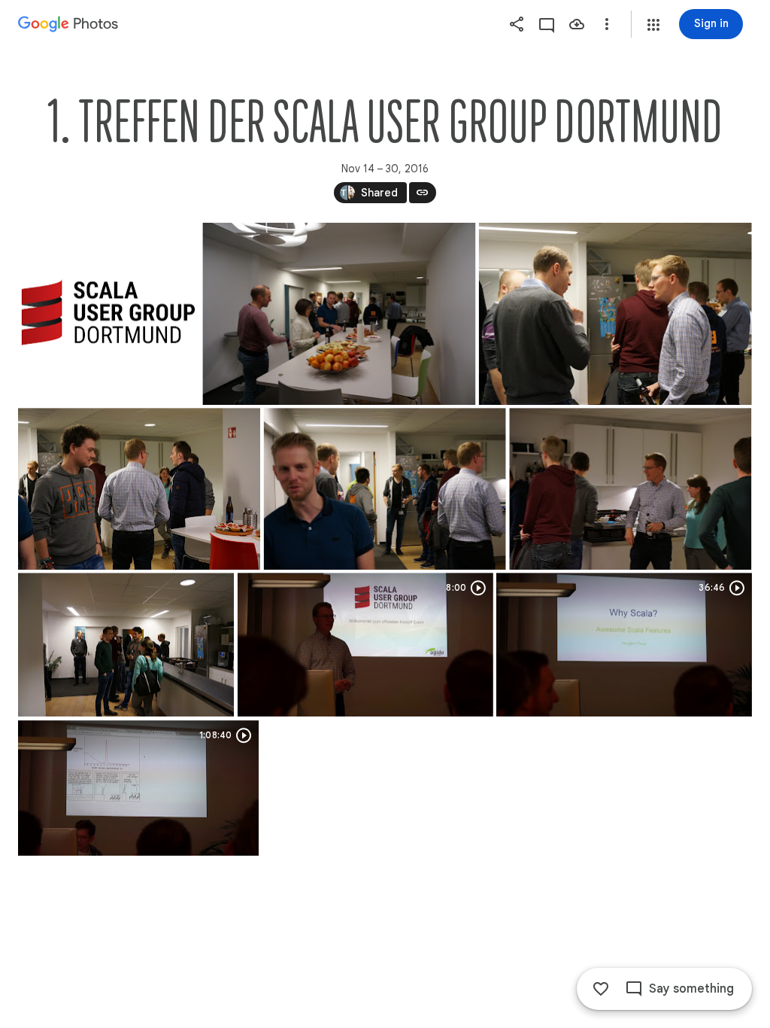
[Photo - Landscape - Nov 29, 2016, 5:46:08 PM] (126, 644)
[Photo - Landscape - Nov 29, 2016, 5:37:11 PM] (139, 489)
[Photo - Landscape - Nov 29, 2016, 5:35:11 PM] (615, 314)
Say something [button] (691, 988)
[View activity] (547, 24)
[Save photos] (577, 24)
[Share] (517, 24)
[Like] (601, 989)
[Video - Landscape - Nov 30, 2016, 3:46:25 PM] (365, 644)
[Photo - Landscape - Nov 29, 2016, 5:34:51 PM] (338, 314)
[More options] (607, 24)
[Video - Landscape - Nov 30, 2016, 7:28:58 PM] (138, 788)
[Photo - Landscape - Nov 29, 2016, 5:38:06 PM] (630, 489)
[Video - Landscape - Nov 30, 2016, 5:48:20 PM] (624, 644)
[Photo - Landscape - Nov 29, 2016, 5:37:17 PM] (385, 489)
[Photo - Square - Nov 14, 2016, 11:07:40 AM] (108, 314)
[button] (653, 25)
